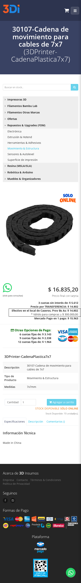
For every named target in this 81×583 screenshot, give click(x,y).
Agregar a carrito (63, 402)
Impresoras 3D (16, 99)
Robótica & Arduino (20, 172)
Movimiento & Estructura (23, 148)
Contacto (22, 480)
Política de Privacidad (16, 484)
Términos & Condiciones (45, 480)
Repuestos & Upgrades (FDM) (26, 125)
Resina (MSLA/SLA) (19, 166)
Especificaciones (14, 421)
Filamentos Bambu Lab (22, 106)
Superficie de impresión (23, 160)
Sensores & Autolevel (21, 154)
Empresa (8, 480)
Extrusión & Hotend (20, 137)
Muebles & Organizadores (24, 179)
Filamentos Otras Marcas (23, 112)
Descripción (35, 421)
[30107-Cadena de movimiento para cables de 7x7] (40, 229)
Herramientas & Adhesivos (24, 143)
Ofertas (12, 119)
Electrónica (14, 131)
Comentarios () (56, 421)
